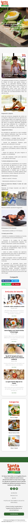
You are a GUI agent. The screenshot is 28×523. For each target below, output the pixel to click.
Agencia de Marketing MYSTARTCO (19, 521)
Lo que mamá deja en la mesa (14, 382)
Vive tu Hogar (14, 417)
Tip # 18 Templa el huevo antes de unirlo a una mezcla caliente (14, 357)
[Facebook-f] (11, 489)
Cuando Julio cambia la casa (14, 306)
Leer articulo (14, 315)
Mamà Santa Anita (14, 433)
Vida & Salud (14, 448)
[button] (24, 3)
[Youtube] (17, 489)
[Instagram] (14, 489)
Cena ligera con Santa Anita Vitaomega (14, 331)
